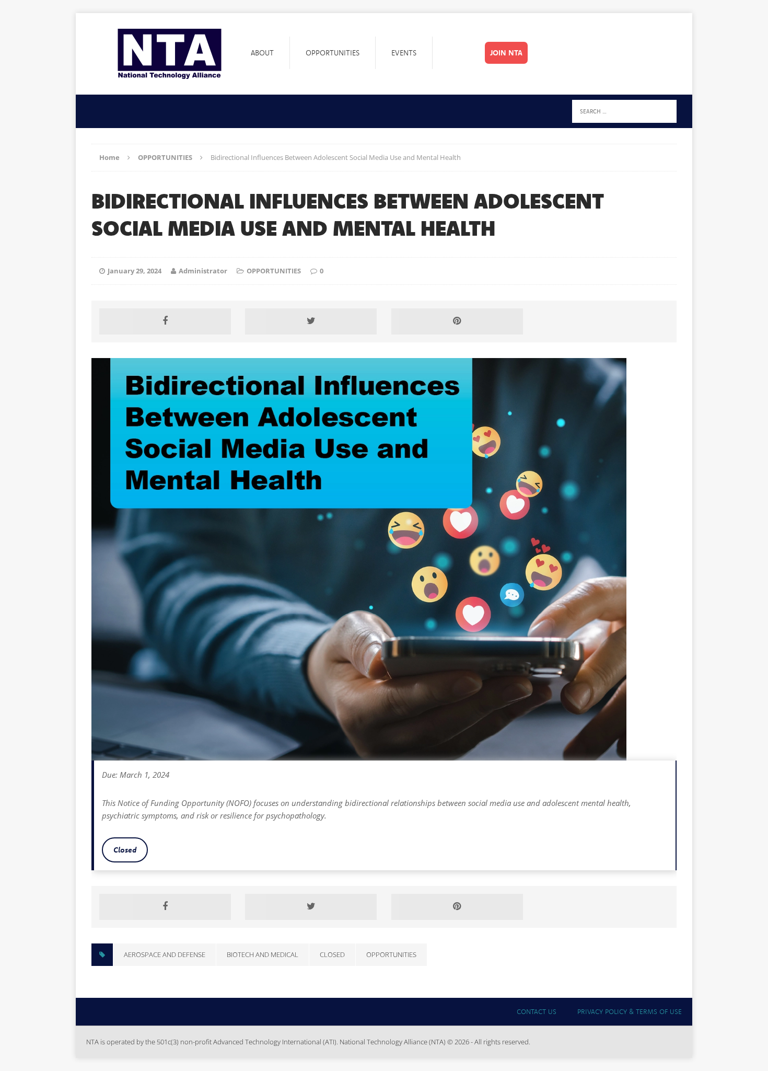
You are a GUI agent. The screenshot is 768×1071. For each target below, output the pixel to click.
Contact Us (536, 1011)
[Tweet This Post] (311, 321)
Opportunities (332, 52)
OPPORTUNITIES (274, 270)
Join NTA (506, 52)
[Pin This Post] (457, 321)
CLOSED (332, 954)
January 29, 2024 (134, 270)
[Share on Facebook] (165, 321)
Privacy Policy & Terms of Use (629, 1011)
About (262, 52)
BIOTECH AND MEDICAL (262, 954)
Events (403, 52)
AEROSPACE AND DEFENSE (164, 954)
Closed (124, 850)
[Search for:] (624, 111)
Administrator (203, 270)
